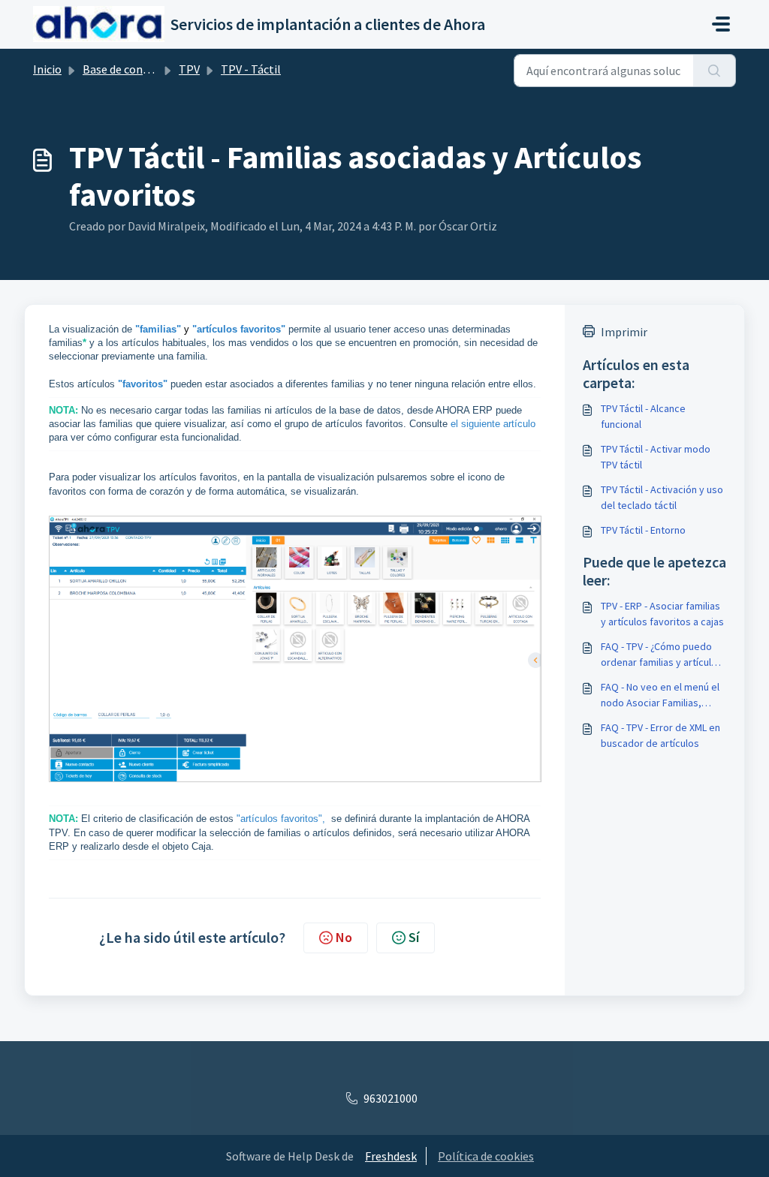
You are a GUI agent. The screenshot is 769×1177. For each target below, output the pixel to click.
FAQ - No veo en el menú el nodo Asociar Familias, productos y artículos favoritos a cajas (660, 695)
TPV (189, 69)
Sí (414, 937)
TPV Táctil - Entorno (643, 530)
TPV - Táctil (251, 69)
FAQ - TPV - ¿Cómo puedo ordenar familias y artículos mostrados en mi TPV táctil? (663, 655)
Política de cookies (486, 1155)
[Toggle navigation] (721, 24)
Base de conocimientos (142, 69)
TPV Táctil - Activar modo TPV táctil (655, 456)
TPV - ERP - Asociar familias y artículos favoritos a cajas (662, 613)
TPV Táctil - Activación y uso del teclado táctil (662, 497)
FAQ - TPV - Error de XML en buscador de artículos (660, 735)
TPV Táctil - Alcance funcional (643, 416)
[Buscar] (714, 70)
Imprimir (624, 331)
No (344, 937)
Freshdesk (391, 1155)
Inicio (47, 69)
